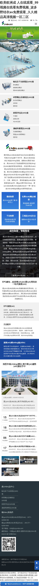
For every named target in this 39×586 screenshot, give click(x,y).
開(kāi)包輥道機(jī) (19, 90)
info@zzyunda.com (16, 528)
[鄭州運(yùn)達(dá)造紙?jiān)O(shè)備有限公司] (7, 23)
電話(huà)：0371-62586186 (18, 20)
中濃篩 (15, 116)
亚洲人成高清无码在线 (8, 580)
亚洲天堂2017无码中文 (24, 580)
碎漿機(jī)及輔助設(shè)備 (23, 97)
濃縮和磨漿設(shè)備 (21, 128)
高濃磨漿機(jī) (17, 131)
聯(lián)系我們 (7, 512)
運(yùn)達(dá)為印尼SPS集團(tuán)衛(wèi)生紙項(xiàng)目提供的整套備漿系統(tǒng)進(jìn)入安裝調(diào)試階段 (23, 436)
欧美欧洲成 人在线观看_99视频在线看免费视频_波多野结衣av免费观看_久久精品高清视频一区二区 (19, 576)
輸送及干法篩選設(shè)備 (23, 81)
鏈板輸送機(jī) (17, 87)
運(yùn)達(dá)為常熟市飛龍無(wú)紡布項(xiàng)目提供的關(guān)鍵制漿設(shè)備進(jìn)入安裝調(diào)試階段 (23, 446)
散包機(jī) (16, 85)
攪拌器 (15, 137)
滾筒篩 (15, 103)
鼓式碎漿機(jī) (17, 100)
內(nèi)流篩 (16, 121)
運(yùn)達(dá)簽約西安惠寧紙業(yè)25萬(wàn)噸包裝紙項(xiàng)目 (23, 426)
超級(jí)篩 (16, 119)
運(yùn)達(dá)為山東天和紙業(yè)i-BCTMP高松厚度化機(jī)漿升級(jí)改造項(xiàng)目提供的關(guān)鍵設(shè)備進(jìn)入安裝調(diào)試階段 (19, 401)
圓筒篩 (15, 106)
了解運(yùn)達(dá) (19, 275)
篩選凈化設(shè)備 (20, 112)
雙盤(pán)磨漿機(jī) (19, 134)
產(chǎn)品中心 (8, 486)
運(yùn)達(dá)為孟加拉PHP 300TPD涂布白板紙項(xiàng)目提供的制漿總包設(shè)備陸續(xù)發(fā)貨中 (23, 416)
